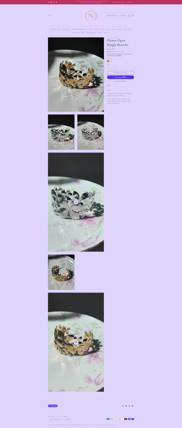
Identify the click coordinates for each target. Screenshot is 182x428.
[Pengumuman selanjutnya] (107, 2)
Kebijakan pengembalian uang (75, 424)
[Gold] (108, 61)
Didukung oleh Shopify (64, 424)
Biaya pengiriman (111, 51)
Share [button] (109, 85)
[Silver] (111, 61)
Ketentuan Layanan (94, 424)
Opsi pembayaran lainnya (120, 80)
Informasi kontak (113, 424)
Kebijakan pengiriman (104, 424)
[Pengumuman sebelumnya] (74, 2)
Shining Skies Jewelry (55, 424)
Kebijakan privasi (86, 424)
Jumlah (108, 64)
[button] (49, 15)
